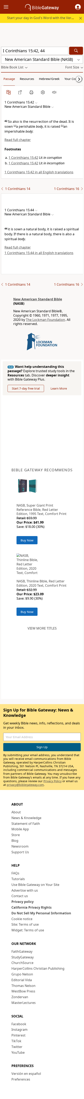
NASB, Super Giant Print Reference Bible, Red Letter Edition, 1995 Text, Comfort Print (41, 509)
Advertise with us (24, 890)
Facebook (18, 1024)
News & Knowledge (26, 818)
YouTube (18, 1052)
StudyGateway (22, 957)
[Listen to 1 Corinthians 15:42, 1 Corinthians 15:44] (54, 92)
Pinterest (18, 1035)
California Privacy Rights (31, 907)
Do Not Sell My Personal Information (41, 913)
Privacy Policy (52, 781)
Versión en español (26, 1073)
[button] (78, 7)
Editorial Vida (21, 980)
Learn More (59, 388)
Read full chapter (17, 140)
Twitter (16, 1046)
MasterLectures (23, 1002)
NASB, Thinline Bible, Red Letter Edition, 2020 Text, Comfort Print (41, 583)
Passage (9, 79)
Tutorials (18, 879)
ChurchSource (22, 962)
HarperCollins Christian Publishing (37, 968)
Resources (27, 79)
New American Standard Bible (37, 299)
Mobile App (20, 829)
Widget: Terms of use (27, 930)
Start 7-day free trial (26, 388)
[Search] (76, 51)
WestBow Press (23, 991)
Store (15, 835)
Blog (14, 840)
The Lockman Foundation (45, 319)
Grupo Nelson (22, 974)
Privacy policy (22, 901)
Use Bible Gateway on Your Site (35, 884)
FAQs (15, 873)
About (16, 812)
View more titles (42, 628)
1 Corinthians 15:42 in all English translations (38, 172)
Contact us (19, 896)
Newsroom (20, 846)
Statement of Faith (25, 823)
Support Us (20, 852)
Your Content (73, 79)
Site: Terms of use (25, 924)
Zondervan (19, 997)
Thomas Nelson (23, 985)
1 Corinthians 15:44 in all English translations (38, 253)
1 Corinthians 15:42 (23, 157)
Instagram (19, 1029)
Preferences (20, 1079)
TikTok (16, 1041)
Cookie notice (21, 919)
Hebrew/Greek (49, 79)
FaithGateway (21, 951)
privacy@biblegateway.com (25, 785)
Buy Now (27, 540)
